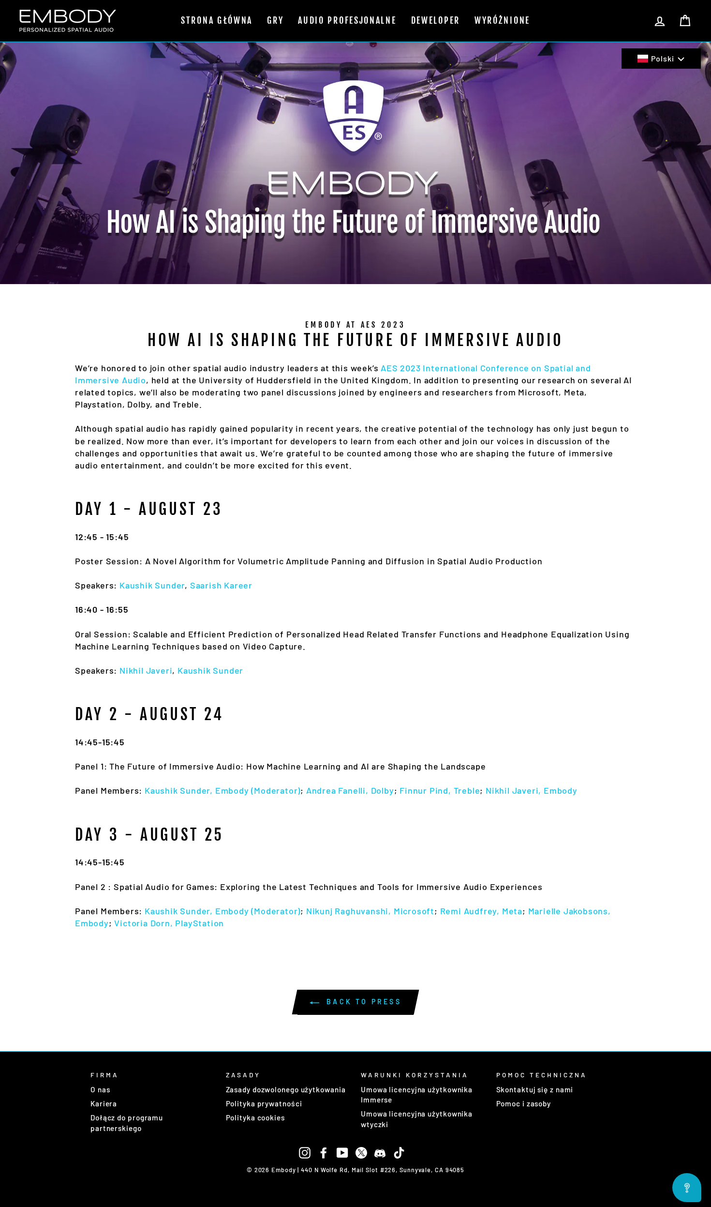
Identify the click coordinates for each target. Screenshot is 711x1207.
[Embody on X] (361, 1152)
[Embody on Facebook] (323, 1152)
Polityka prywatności (264, 1103)
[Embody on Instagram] (305, 1152)
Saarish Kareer (221, 585)
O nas (100, 1089)
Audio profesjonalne (347, 20)
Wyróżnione (502, 20)
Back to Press (362, 1001)
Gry (275, 20)
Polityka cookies (255, 1117)
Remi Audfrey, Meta (481, 910)
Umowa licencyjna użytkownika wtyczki (417, 1118)
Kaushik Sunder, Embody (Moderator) (222, 790)
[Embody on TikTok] (399, 1152)
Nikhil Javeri (145, 670)
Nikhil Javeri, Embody (532, 790)
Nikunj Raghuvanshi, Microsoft (370, 910)
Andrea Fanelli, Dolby (350, 790)
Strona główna (216, 20)
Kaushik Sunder (152, 585)
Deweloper (435, 20)
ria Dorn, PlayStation (180, 923)
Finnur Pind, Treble (440, 790)
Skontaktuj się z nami (535, 1089)
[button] (661, 58)
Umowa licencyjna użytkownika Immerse (417, 1094)
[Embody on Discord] (380, 1152)
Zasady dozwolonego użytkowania (286, 1089)
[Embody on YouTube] (342, 1152)
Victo (125, 923)
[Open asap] (686, 1187)
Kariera (103, 1103)
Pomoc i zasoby (523, 1103)
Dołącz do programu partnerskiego (126, 1122)
